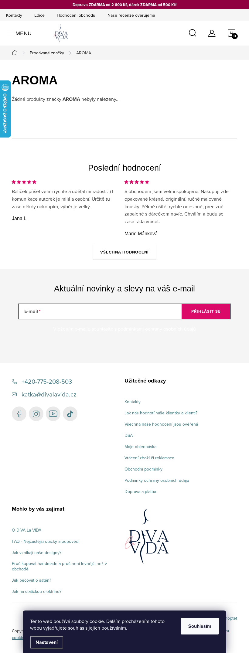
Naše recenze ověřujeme (131, 15)
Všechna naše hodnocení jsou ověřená (161, 424)
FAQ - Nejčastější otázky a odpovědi (45, 541)
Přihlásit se (206, 311)
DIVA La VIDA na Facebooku (19, 413)
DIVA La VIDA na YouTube (53, 413)
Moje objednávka (140, 446)
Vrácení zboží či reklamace (149, 458)
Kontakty (14, 15)
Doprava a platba (140, 491)
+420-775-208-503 (47, 381)
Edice (39, 15)
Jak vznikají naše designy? (36, 552)
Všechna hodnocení (124, 252)
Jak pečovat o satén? (31, 580)
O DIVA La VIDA (26, 530)
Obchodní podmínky (143, 469)
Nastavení (47, 642)
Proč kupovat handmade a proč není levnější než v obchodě (59, 566)
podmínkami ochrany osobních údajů (157, 328)
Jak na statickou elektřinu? (36, 591)
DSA (128, 435)
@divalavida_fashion (70, 413)
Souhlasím (199, 626)
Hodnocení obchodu (76, 15)
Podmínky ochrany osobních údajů (156, 480)
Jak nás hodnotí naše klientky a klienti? (160, 413)
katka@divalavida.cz (49, 394)
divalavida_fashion (36, 413)
